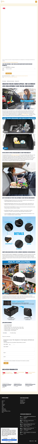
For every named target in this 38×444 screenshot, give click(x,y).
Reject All (13, 438)
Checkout (3, 404)
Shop (2, 412)
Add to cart (8, 73)
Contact (3, 405)
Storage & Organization (15, 59)
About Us (3, 400)
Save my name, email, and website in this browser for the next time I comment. (16, 360)
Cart (2, 403)
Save (4, 8)
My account (4, 408)
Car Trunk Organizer (25, 114)
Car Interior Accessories (8, 59)
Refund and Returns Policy (6, 411)
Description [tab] (4, 81)
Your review (6, 346)
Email (5, 356)
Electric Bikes (22, 403)
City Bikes (21, 401)
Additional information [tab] (10, 81)
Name (5, 352)
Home (3, 59)
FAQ (2, 406)
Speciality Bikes (22, 402)
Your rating (6, 344)
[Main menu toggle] (36, 2)
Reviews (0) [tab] (17, 81)
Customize (5, 438)
